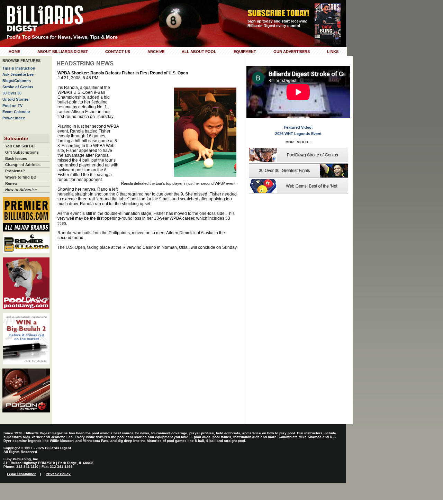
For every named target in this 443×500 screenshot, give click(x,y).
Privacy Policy (58, 474)
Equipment (245, 51)
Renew (11, 183)
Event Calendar (16, 112)
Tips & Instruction (18, 68)
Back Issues (16, 158)
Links (332, 51)
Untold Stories (15, 99)
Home (14, 51)
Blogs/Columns (16, 81)
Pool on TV (12, 105)
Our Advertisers (291, 51)
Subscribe (16, 138)
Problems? (15, 171)
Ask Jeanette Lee (18, 74)
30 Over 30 (11, 93)
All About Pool (199, 51)
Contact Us (117, 51)
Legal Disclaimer (21, 474)
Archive (155, 51)
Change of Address (22, 165)
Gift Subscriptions (22, 152)
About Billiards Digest (62, 51)
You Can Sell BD (20, 146)
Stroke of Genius (17, 87)
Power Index (13, 118)
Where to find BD (20, 177)
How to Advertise (21, 190)
